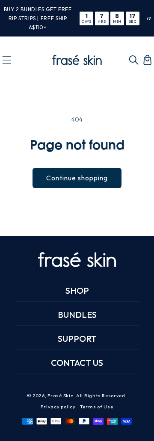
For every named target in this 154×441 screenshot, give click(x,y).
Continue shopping (77, 177)
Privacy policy (58, 407)
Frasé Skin (60, 395)
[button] (7, 60)
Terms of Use (96, 407)
